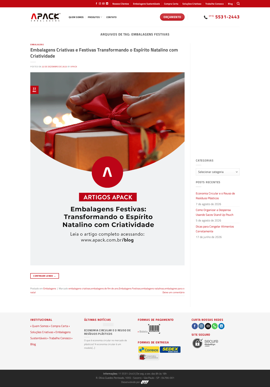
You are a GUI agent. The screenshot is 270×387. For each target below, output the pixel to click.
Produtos (94, 17)
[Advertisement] (218, 98)
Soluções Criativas (191, 4)
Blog (230, 4)
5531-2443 (224, 16)
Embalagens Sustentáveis (146, 4)
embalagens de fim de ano (104, 288)
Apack (74, 66)
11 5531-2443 (126, 374)
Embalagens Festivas (130, 288)
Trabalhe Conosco (214, 4)
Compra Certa (171, 4)
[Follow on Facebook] (96, 3)
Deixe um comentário (174, 292)
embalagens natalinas (152, 288)
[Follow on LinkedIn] (107, 3)
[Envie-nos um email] (103, 3)
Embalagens (37, 44)
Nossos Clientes (120, 4)
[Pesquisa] (238, 3)
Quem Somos (76, 17)
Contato (111, 17)
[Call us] (215, 326)
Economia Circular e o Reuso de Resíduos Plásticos (215, 195)
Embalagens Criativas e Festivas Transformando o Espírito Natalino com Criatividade (104, 52)
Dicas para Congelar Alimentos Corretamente (215, 228)
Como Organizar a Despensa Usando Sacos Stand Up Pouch (214, 212)
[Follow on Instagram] (100, 3)
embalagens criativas (80, 288)
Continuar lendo (44, 276)
